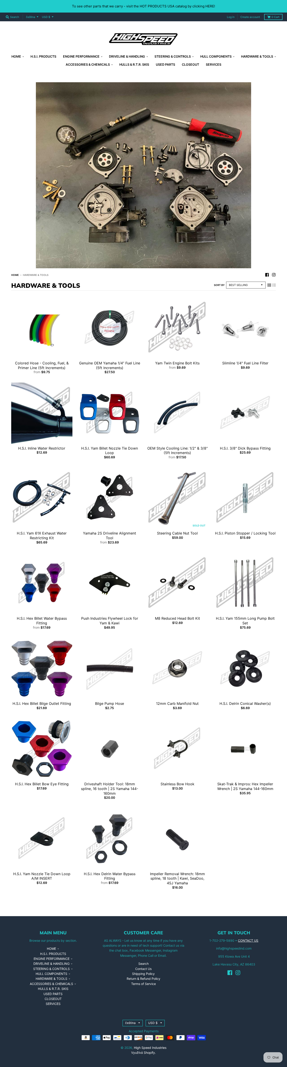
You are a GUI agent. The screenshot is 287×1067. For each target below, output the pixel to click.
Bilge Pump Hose (109, 703)
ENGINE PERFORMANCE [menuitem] (81, 56)
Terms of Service (143, 984)
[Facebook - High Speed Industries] (267, 275)
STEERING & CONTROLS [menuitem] (172, 56)
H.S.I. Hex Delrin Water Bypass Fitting (109, 876)
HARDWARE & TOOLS (51, 978)
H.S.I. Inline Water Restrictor (41, 448)
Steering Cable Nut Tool (177, 533)
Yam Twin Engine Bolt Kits (177, 363)
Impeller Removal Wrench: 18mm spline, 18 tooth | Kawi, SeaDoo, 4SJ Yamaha (177, 878)
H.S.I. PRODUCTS (53, 954)
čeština (30, 17)
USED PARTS (53, 994)
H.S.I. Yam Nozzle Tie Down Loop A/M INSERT (41, 876)
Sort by (219, 285)
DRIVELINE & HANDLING (51, 963)
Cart (275, 17)
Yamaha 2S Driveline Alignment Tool (109, 535)
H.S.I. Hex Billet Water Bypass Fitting (42, 620)
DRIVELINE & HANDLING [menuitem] (127, 56)
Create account (250, 17)
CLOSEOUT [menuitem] (190, 64)
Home (15, 275)
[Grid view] (269, 285)
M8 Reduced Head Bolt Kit (177, 618)
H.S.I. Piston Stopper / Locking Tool (245, 533)
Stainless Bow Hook (177, 784)
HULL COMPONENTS (51, 974)
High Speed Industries (150, 1048)
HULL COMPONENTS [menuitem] (216, 56)
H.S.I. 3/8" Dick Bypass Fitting (245, 448)
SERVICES (53, 1004)
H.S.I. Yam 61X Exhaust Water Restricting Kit (42, 535)
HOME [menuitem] (16, 56)
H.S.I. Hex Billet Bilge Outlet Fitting (42, 703)
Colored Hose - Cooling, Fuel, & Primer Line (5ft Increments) (42, 365)
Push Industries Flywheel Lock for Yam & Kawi (109, 620)
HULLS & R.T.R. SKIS (53, 989)
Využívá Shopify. (143, 1052)
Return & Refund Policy (143, 978)
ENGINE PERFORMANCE (52, 959)
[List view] (274, 285)
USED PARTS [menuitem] (165, 64)
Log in (231, 17)
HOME (51, 948)
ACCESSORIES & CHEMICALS (51, 984)
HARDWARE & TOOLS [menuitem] (257, 56)
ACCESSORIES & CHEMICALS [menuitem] (88, 64)
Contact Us (143, 969)
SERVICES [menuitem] (213, 64)
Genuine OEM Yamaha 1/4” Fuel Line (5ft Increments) (109, 365)
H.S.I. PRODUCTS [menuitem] (43, 56)
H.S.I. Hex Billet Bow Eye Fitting (42, 784)
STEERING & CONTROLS (51, 969)
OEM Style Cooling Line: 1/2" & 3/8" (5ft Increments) (177, 450)
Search (143, 963)
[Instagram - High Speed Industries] (274, 275)
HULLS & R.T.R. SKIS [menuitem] (134, 64)
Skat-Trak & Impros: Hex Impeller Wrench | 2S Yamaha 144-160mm (245, 786)
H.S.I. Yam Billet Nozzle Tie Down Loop (109, 450)
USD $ (46, 17)
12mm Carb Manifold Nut (177, 703)
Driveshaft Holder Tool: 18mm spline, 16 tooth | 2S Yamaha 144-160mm (109, 789)
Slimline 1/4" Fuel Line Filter (245, 363)
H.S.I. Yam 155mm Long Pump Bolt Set (245, 620)
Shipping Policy (143, 974)
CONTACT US (248, 940)
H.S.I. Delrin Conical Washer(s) (245, 703)
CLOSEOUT (53, 999)
